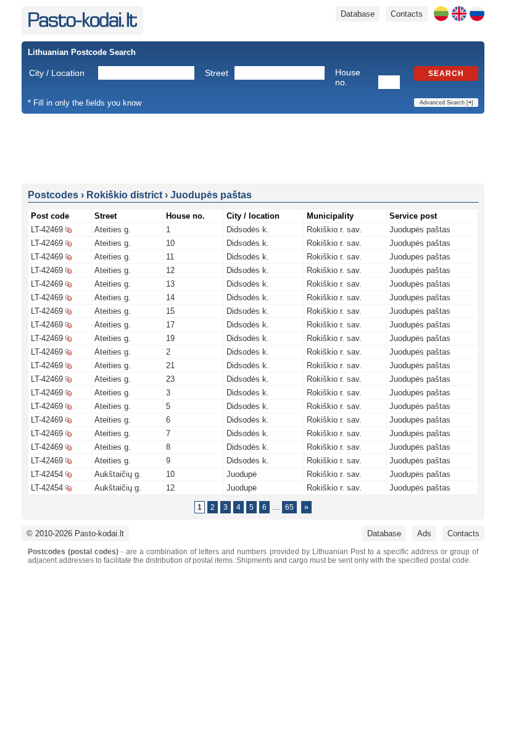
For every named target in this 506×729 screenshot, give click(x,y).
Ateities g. (112, 229)
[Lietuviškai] (441, 13)
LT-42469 (47, 229)
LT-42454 (47, 474)
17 (170, 324)
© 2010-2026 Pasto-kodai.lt (75, 533)
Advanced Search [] (446, 102)
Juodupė (241, 474)
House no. (347, 77)
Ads (424, 533)
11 (170, 256)
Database (358, 14)
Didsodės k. (247, 229)
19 (170, 338)
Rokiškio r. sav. (334, 229)
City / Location (57, 73)
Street (216, 73)
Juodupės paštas (419, 229)
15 (170, 311)
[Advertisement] (253, 147)
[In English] (459, 13)
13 (170, 284)
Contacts (407, 14)
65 (289, 507)
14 (170, 297)
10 (170, 243)
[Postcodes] (82, 24)
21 (170, 365)
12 (170, 270)
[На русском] (477, 13)
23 (170, 379)
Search (446, 73)
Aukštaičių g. (117, 474)
